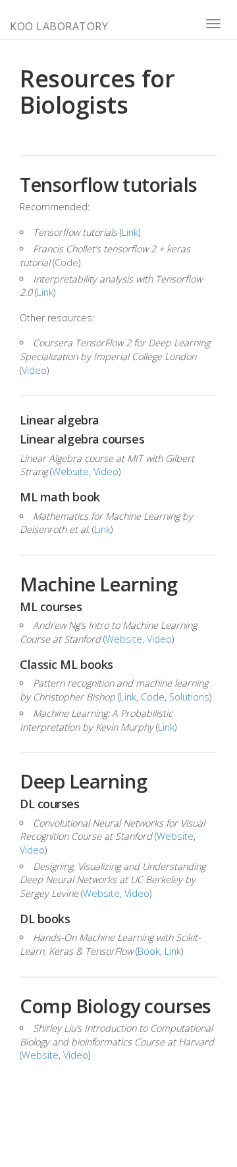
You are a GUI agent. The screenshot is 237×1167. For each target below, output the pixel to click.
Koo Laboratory (59, 26)
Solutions (189, 697)
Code (66, 262)
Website (70, 471)
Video (34, 370)
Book (149, 951)
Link (130, 232)
